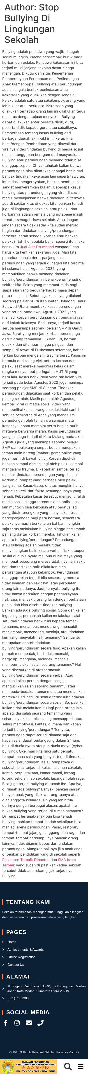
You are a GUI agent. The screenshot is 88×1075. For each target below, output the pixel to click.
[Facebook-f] (5, 1023)
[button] (68, 1067)
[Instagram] (17, 1023)
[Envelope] (29, 1023)
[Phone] (40, 1023)
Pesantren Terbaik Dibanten (25, 859)
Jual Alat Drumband (37, 247)
